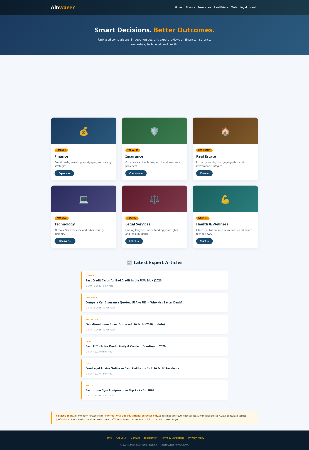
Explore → (64, 173)
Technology (65, 224)
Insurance (204, 7)
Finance (190, 7)
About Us (121, 437)
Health (254, 7)
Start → (204, 241)
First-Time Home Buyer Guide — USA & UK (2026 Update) (125, 324)
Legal (243, 7)
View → (204, 173)
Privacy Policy (196, 437)
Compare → (136, 173)
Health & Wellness (212, 224)
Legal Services (137, 224)
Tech (234, 7)
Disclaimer (150, 437)
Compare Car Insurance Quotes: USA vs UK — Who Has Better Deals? (134, 302)
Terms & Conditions (172, 437)
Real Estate (221, 7)
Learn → (134, 241)
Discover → (65, 241)
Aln (63, 7)
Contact (135, 437)
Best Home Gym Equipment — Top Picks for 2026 (119, 390)
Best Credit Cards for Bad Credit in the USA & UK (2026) (123, 280)
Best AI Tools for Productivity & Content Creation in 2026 (125, 346)
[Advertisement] (154, 82)
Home (179, 7)
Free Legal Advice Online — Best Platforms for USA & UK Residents (132, 368)
